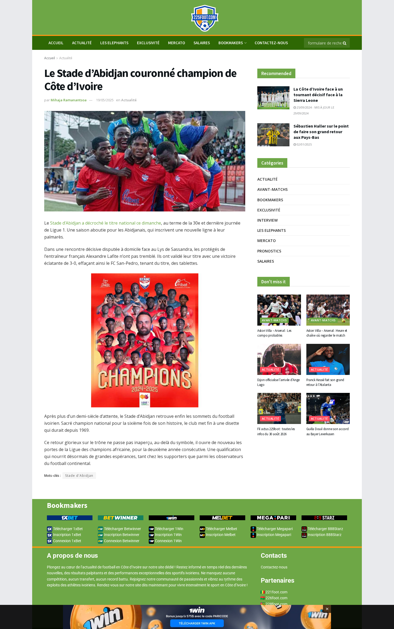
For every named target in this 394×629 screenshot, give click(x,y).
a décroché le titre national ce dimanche (121, 223)
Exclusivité (148, 42)
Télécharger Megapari (274, 529)
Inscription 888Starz (324, 535)
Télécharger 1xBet (67, 529)
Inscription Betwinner (121, 535)
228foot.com (276, 604)
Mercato (176, 42)
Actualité (82, 42)
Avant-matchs (272, 189)
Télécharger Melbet (221, 529)
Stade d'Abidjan (79, 475)
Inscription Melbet (220, 535)
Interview (267, 220)
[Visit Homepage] (197, 17)
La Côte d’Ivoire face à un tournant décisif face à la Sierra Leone (318, 94)
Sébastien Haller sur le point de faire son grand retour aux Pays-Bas (321, 131)
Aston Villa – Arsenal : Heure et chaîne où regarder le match (326, 333)
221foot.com (276, 592)
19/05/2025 (105, 100)
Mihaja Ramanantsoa (69, 100)
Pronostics (269, 251)
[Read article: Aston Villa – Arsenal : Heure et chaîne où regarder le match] (328, 310)
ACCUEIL (56, 42)
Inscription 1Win (168, 535)
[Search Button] (345, 43)
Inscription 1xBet (66, 535)
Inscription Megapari (273, 535)
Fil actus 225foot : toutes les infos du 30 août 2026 (276, 431)
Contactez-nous (271, 42)
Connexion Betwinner (121, 541)
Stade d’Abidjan (65, 223)
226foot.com (276, 598)
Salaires (202, 42)
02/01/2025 (304, 144)
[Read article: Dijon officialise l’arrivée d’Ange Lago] (279, 359)
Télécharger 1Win (168, 529)
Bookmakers (230, 42)
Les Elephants (114, 42)
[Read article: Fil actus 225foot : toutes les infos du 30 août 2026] (279, 408)
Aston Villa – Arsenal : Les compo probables (274, 333)
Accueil (49, 58)
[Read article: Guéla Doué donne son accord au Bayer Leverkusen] (328, 408)
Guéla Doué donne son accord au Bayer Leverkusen (327, 431)
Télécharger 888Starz (325, 529)
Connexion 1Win (168, 541)
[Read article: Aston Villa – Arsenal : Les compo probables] (279, 310)
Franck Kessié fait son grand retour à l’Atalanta (325, 382)
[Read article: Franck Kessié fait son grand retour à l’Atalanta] (328, 359)
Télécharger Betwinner (122, 529)
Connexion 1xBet (66, 541)
